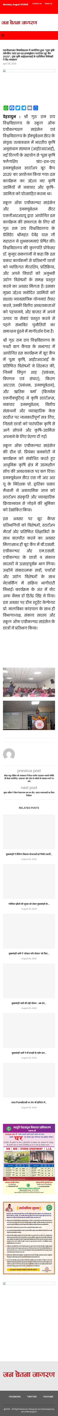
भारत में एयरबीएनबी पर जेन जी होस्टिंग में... (29, 1102)
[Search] (55, 35)
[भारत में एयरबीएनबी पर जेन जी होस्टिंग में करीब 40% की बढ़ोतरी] (29, 1080)
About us (48, 4)
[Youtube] (14, 8)
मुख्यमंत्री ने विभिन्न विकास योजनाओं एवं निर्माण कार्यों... (29, 854)
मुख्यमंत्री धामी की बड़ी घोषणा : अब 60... (29, 1003)
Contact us (37, 4)
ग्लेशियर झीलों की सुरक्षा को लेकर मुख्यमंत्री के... (29, 904)
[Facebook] (6, 8)
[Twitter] (10, 8)
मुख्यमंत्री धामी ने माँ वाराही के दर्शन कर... (29, 1053)
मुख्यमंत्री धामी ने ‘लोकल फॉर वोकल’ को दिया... (29, 953)
